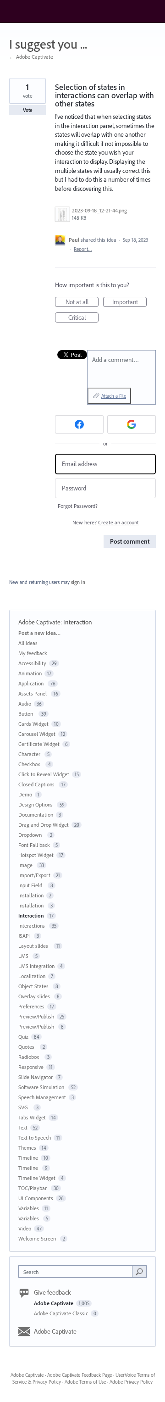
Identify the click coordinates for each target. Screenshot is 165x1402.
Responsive (31, 1066)
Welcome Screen (37, 1238)
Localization (31, 976)
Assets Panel (33, 693)
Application (31, 683)
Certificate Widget (39, 743)
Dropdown (31, 834)
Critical (83, 318)
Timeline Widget (36, 1177)
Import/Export (34, 875)
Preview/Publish (36, 1016)
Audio (24, 703)
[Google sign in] (131, 424)
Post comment (129, 541)
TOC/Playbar (33, 1188)
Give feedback (52, 1292)
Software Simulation (42, 1087)
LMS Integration (36, 965)
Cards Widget (33, 723)
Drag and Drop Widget (43, 824)
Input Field (31, 885)
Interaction (77, 622)
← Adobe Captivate (31, 56)
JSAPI (24, 935)
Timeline (28, 1157)
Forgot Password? (78, 505)
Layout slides (34, 945)
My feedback (32, 653)
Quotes (27, 1046)
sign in (78, 582)
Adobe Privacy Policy (131, 1382)
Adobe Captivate (39, 622)
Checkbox (30, 764)
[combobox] (77, 1271)
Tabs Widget (32, 1117)
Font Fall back (34, 844)
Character (30, 754)
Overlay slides (34, 996)
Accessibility (32, 663)
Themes (27, 1147)
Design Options (36, 804)
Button (27, 713)
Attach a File (113, 396)
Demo (25, 794)
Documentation (35, 814)
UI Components (35, 1198)
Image (26, 865)
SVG (24, 1107)
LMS (24, 955)
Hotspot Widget (36, 854)
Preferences (31, 1006)
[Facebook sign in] (79, 424)
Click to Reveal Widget (43, 774)
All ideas (28, 643)
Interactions (32, 925)
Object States (34, 986)
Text (23, 1127)
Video (24, 1228)
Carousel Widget (36, 733)
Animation (30, 673)
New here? (105, 522)
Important (129, 302)
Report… (83, 249)
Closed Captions (37, 784)
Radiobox (30, 1056)
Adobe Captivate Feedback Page (79, 1375)
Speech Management (42, 1097)
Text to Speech (34, 1137)
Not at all (82, 302)
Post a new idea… (39, 632)
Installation (31, 895)
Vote (28, 110)
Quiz (23, 1036)
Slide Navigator (35, 1077)
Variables (28, 1208)
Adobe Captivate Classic (61, 1313)
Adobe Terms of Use (85, 1382)
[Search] (139, 1271)
